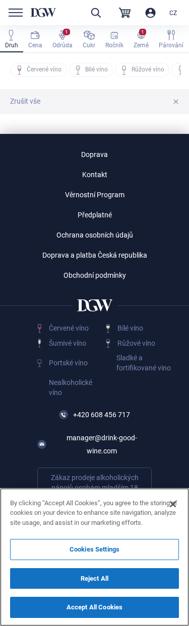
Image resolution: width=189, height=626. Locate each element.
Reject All (94, 578)
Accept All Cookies (94, 607)
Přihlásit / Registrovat (150, 13)
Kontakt (94, 174)
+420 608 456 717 (101, 415)
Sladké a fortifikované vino (143, 363)
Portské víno (68, 363)
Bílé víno (130, 328)
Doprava (94, 154)
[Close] (173, 504)
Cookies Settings (94, 549)
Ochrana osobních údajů (94, 235)
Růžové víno (136, 343)
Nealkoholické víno (70, 387)
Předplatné (95, 214)
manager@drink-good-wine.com (102, 444)
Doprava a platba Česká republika (94, 255)
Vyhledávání (96, 13)
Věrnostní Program (94, 194)
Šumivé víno (67, 343)
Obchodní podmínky (95, 275)
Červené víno (69, 328)
